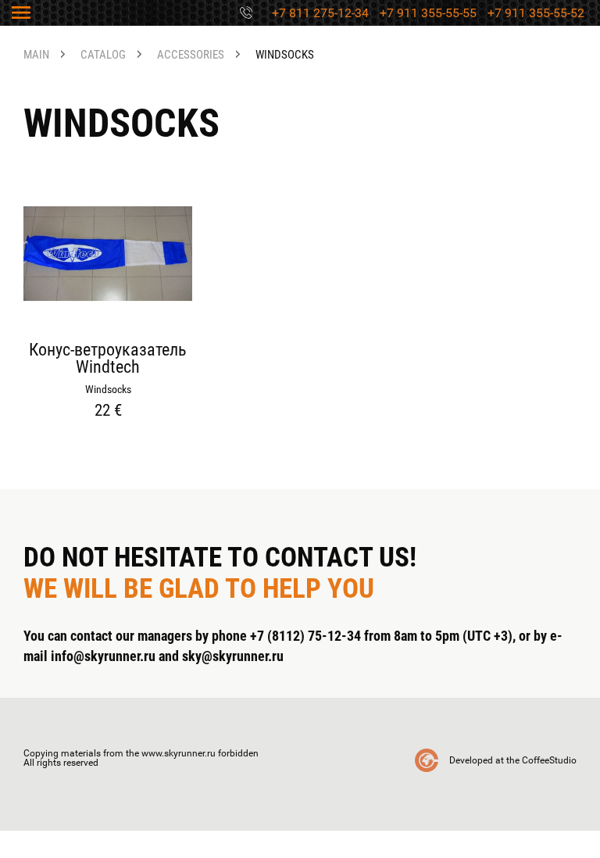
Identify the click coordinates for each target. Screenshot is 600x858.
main (36, 55)
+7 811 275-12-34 (320, 12)
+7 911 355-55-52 (536, 12)
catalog (103, 55)
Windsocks (284, 55)
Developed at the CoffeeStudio (513, 760)
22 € (108, 410)
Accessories (190, 55)
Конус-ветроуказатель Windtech (108, 358)
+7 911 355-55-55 (428, 12)
